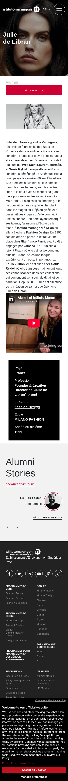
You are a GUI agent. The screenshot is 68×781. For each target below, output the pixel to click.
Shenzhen (43, 634)
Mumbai (41, 624)
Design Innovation (17, 640)
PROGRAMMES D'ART (18, 651)
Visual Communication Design (15, 632)
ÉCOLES (41, 586)
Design (41, 656)
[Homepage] (21, 9)
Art (38, 661)
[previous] (9, 527)
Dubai (40, 614)
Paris (40, 605)
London (41, 610)
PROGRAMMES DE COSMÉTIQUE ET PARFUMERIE (16, 657)
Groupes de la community (45, 682)
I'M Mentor (43, 688)
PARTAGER (36, 90)
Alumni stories (45, 676)
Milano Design (45, 595)
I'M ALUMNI (43, 671)
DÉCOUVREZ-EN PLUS (20, 484)
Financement (13, 688)
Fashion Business (16, 603)
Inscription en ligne (17, 676)
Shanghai (42, 629)
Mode (40, 651)
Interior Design (15, 620)
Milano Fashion (46, 590)
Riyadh (41, 619)
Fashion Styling (15, 598)
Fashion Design (27, 407)
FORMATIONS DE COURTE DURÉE (46, 645)
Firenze (41, 600)
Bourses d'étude (15, 693)
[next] (15, 527)
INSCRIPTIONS (14, 671)
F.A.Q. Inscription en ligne (18, 682)
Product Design (15, 625)
